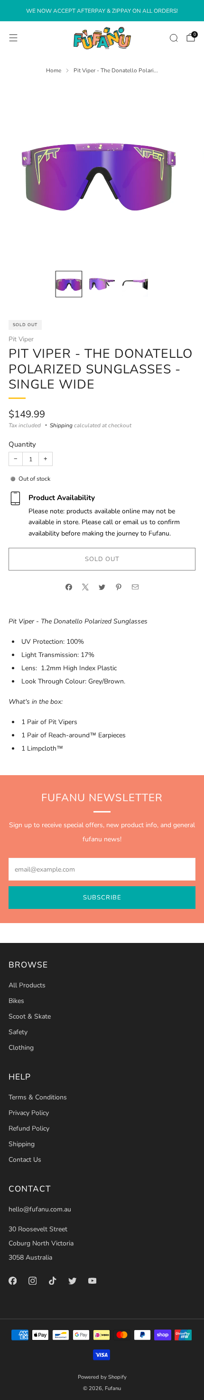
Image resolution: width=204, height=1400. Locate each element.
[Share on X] (86, 587)
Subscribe (102, 897)
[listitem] (102, 10)
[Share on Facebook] (69, 587)
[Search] (173, 38)
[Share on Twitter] (102, 587)
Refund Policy (29, 1128)
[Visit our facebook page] (12, 1280)
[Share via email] (135, 587)
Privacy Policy (29, 1112)
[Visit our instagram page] (32, 1280)
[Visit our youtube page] (92, 1280)
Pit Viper (21, 339)
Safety (18, 1032)
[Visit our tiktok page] (52, 1280)
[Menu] (13, 38)
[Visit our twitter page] (72, 1280)
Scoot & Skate (30, 1016)
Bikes (16, 1000)
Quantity (22, 444)
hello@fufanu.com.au (40, 1209)
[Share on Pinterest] (119, 587)
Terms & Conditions (38, 1097)
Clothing (21, 1047)
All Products (27, 985)
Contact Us (25, 1159)
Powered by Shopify (102, 1377)
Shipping (61, 425)
